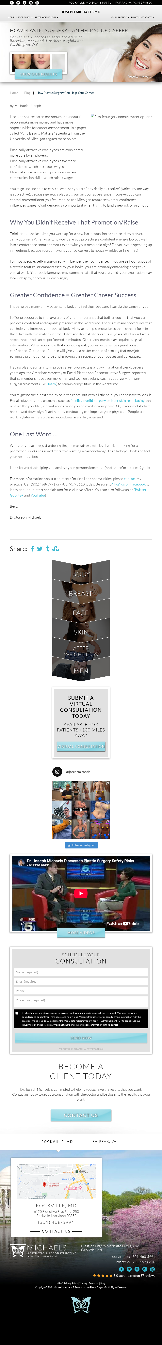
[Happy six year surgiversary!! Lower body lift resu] (81, 829)
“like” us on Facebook (129, 484)
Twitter (18, 3)
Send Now (81, 1038)
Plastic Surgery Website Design (107, 1246)
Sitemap (83, 1283)
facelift (76, 401)
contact (130, 479)
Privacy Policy (29, 1024)
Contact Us (81, 1115)
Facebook (12, 3)
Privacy (91, 1049)
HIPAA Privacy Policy (67, 1283)
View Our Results (38, 74)
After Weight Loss (45, 17)
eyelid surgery (94, 401)
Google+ (24, 3)
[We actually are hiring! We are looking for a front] (62, 791)
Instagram (31, 3)
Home (11, 17)
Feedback (94, 1283)
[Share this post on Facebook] (32, 548)
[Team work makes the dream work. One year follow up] (100, 829)
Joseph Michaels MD (81, 12)
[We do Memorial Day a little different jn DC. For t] (62, 810)
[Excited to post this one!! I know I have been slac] (100, 791)
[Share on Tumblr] (47, 548)
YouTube (37, 3)
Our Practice (119, 17)
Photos (135, 17)
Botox (51, 384)
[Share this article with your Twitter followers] (40, 548)
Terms (100, 1049)
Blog (27, 92)
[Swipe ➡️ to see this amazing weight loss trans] (100, 810)
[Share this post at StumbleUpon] (55, 548)
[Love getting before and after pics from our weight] (81, 791)
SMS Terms (46, 1024)
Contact (146, 17)
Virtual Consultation (81, 746)
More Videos (81, 932)
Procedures (23, 17)
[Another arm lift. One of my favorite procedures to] (62, 829)
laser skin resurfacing (128, 401)
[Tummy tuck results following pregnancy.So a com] (81, 810)
